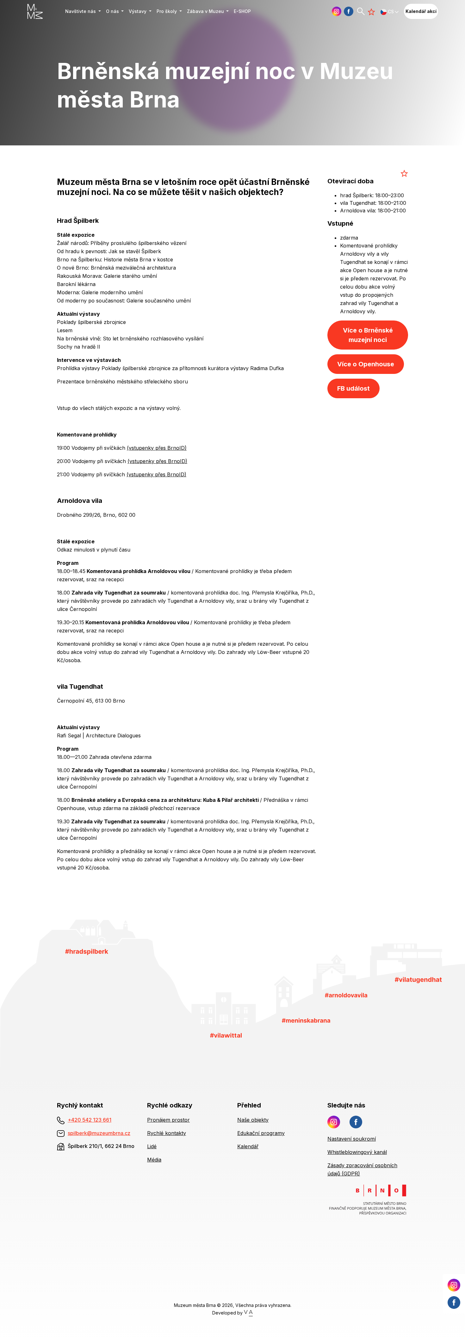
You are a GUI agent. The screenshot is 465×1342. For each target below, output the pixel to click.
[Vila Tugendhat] (418, 979)
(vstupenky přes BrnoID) (157, 448)
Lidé (152, 1146)
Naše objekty (253, 1120)
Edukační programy (261, 1133)
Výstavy (138, 11)
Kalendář (247, 1146)
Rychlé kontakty (166, 1133)
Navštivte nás (81, 11)
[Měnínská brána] (306, 1020)
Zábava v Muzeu (206, 11)
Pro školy (167, 11)
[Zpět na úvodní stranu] (44, 11)
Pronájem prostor (168, 1120)
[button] (390, 11)
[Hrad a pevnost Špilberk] (86, 951)
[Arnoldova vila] (346, 994)
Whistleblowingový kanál (357, 1152)
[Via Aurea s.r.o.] (248, 1312)
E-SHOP (242, 11)
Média (154, 1159)
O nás (113, 11)
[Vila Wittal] (226, 1035)
